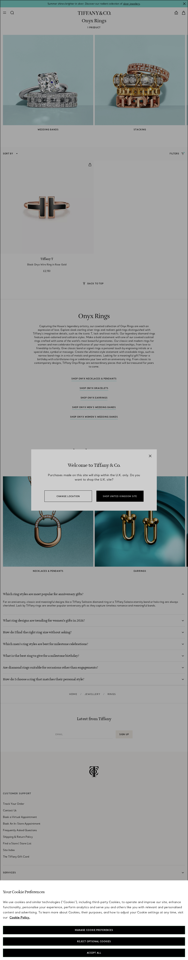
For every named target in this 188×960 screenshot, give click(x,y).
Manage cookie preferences (94, 930)
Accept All (94, 953)
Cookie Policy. (20, 917)
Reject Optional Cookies (94, 941)
